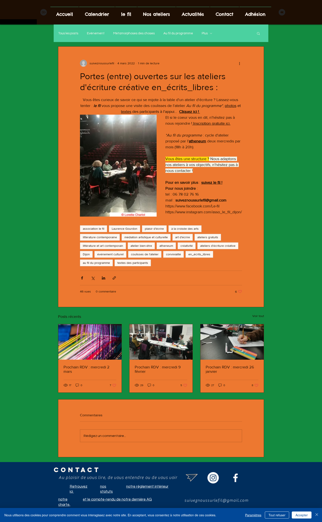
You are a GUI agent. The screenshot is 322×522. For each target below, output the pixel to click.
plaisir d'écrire (154, 228)
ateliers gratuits (207, 237)
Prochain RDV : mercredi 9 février (158, 369)
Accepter (301, 515)
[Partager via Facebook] (82, 278)
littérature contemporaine (100, 237)
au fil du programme (96, 263)
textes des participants (132, 263)
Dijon (86, 254)
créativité (186, 245)
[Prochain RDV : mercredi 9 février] (161, 342)
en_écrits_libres (199, 254)
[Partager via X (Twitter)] (93, 278)
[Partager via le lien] (114, 278)
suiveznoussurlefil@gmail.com (216, 500)
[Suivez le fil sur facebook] (235, 477)
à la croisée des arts (185, 228)
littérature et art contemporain (103, 245)
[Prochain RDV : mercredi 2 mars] (90, 342)
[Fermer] (316, 514)
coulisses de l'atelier (145, 254)
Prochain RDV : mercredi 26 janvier (230, 369)
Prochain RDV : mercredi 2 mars (87, 369)
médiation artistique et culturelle (146, 237)
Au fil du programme (178, 33)
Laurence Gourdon (124, 228)
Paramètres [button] (253, 515)
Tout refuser (277, 515)
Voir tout (258, 316)
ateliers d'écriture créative (217, 245)
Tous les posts (68, 33)
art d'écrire (182, 237)
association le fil (93, 228)
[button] (258, 33)
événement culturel (110, 254)
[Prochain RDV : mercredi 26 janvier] (232, 342)
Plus (205, 33)
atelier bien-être (141, 245)
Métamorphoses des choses (134, 33)
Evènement (95, 33)
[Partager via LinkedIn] (103, 278)
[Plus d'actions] (239, 63)
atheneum (166, 245)
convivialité (173, 254)
